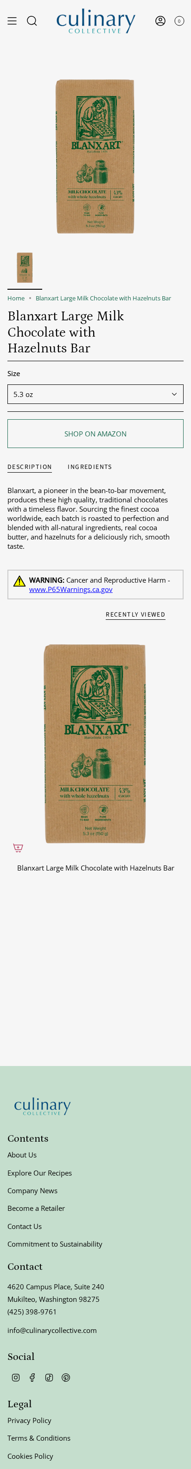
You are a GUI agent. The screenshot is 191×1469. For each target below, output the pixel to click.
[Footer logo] (42, 1106)
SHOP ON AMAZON (95, 433)
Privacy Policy (29, 1420)
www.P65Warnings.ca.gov (71, 589)
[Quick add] (18, 847)
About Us (22, 1154)
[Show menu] (12, 21)
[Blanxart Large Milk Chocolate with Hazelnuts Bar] (95, 743)
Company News (32, 1190)
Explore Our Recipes (39, 1172)
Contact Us (24, 1226)
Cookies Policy (30, 1456)
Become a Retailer (36, 1208)
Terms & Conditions (38, 1438)
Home (16, 298)
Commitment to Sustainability (54, 1243)
